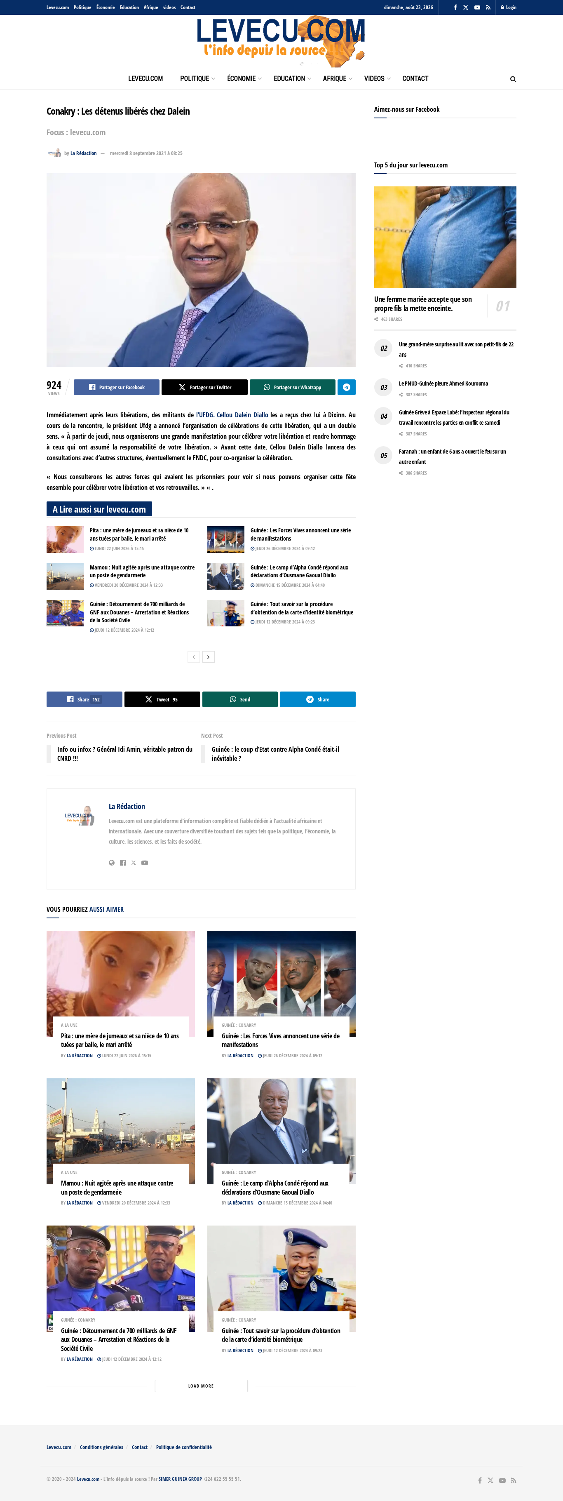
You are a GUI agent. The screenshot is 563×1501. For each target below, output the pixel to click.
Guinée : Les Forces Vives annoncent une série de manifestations (281, 1040)
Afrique (151, 7)
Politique (82, 7)
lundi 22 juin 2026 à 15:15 (119, 548)
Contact (188, 7)
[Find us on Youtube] (477, 7)
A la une (69, 1025)
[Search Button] (513, 78)
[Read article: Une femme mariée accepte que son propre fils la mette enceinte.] (445, 237)
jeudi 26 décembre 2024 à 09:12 (284, 548)
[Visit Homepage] (281, 41)
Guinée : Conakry (239, 1025)
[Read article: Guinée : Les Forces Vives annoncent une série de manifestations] (225, 539)
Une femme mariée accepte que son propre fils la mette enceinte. (423, 303)
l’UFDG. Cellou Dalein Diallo (232, 414)
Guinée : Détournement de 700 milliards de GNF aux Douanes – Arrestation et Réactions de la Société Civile (139, 612)
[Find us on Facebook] (455, 7)
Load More (201, 1386)
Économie (105, 7)
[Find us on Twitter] (466, 7)
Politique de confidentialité (184, 1447)
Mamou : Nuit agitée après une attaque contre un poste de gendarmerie (142, 571)
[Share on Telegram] (347, 387)
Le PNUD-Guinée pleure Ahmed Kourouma (443, 383)
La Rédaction (83, 153)
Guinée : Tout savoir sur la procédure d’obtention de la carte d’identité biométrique (302, 608)
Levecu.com (58, 7)
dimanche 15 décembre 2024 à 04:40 (289, 585)
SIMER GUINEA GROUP (180, 1478)
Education (129, 7)
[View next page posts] (208, 657)
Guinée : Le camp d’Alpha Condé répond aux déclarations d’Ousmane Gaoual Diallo (299, 571)
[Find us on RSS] (488, 7)
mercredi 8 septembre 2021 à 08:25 (146, 153)
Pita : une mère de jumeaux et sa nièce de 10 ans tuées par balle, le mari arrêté (139, 534)
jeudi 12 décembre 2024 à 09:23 (284, 622)
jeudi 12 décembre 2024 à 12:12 (124, 630)
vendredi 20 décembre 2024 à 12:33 (128, 585)
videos (169, 7)
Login (510, 7)
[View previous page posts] (194, 657)
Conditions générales (101, 1447)
